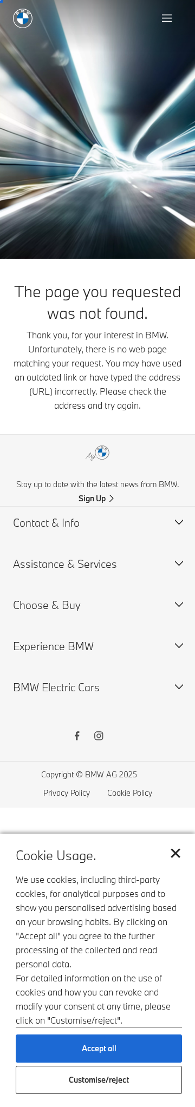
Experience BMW (53, 646)
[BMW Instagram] (98, 737)
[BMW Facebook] (76, 737)
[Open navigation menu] (168, 18)
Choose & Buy (47, 605)
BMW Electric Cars (56, 687)
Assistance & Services (65, 564)
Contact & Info (46, 522)
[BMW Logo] (22, 18)
